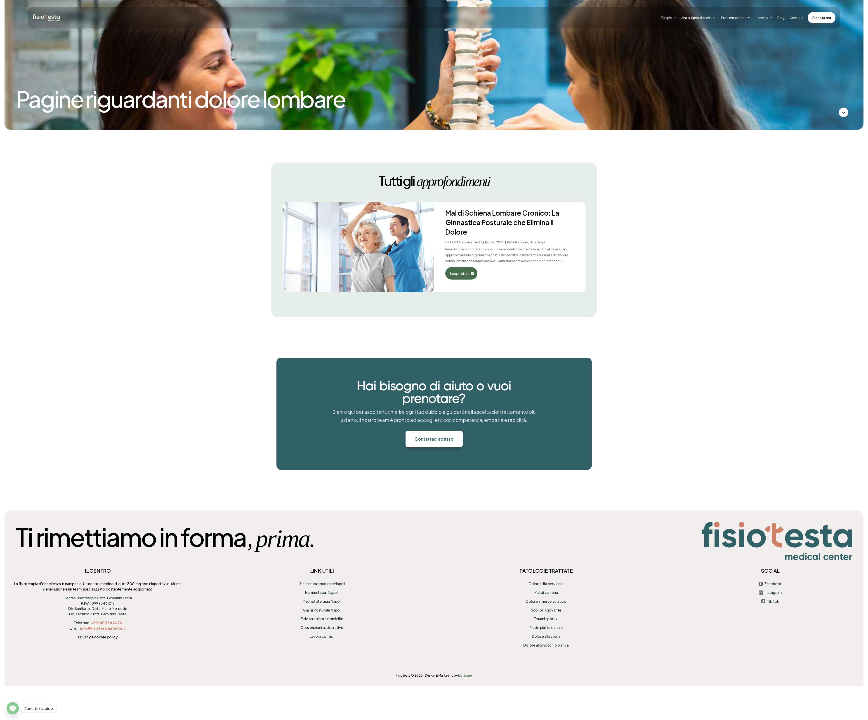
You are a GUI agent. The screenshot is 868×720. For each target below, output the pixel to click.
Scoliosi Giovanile (546, 610)
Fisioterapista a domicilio (322, 618)
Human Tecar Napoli (321, 592)
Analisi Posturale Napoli (322, 610)
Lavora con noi (322, 636)
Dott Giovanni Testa (466, 242)
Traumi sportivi (546, 618)
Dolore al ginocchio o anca (546, 645)
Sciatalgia (537, 242)
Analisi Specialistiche (696, 18)
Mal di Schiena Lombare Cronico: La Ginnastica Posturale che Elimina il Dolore (502, 222)
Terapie (666, 18)
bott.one (465, 675)
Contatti (796, 18)
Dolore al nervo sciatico (546, 601)
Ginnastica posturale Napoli (322, 583)
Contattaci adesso (434, 439)
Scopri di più (459, 273)
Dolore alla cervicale (546, 583)
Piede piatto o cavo (546, 627)
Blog (781, 18)
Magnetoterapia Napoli (322, 601)
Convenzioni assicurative (322, 627)
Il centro (762, 18)
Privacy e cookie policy (97, 637)
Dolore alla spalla (546, 636)
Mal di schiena (546, 592)
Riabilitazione (517, 242)
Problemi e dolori (733, 18)
